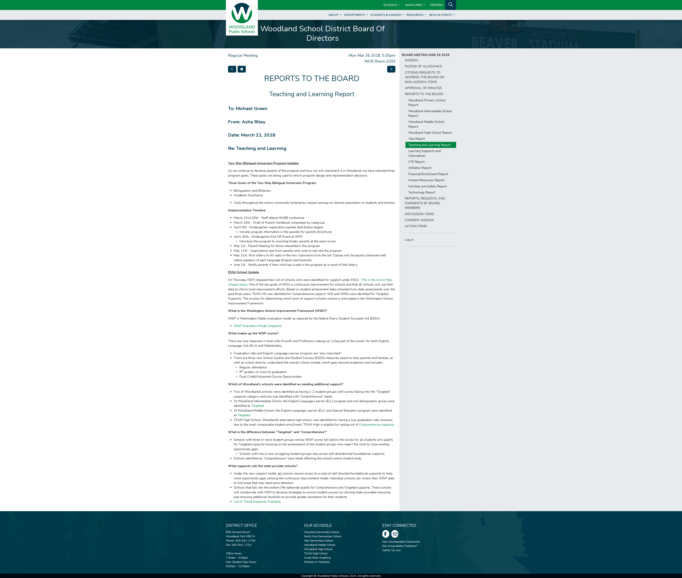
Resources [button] (415, 15)
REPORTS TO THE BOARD (424, 94)
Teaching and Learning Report (429, 145)
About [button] (333, 15)
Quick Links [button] (414, 5)
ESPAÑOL (436, 5)
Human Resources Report (426, 180)
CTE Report (416, 162)
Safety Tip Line (391, 550)
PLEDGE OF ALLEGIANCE (423, 66)
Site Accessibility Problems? (400, 546)
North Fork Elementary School (322, 536)
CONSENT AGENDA (419, 220)
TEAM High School (316, 553)
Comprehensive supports (376, 424)
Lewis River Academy (317, 558)
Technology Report (421, 192)
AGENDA (411, 60)
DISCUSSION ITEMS (419, 214)
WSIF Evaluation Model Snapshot (258, 326)
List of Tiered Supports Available (257, 501)
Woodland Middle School (319, 545)
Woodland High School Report (430, 132)
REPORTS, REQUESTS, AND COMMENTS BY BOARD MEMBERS (425, 203)
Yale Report (416, 139)
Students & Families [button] (386, 15)
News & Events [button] (441, 15)
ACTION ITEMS (416, 226)
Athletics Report (419, 168)
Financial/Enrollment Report (428, 174)
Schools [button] (390, 5)
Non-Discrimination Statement (401, 542)
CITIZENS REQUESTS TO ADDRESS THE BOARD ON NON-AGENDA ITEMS (424, 77)
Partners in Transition (317, 562)
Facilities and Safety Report (427, 186)
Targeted (257, 406)
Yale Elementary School (318, 541)
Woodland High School (318, 549)
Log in (409, 240)
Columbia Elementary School (321, 532)
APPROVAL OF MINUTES (423, 88)
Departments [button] (355, 15)
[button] (450, 4)
